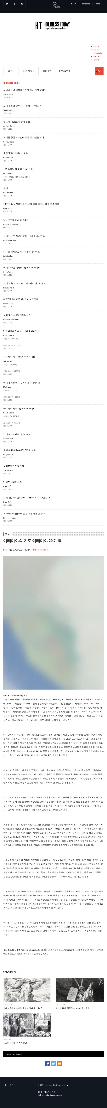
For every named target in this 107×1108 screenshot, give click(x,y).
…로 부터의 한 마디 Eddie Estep (18, 169)
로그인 (12, 1085)
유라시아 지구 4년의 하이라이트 (19, 357)
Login (73, 4)
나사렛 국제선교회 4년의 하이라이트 (21, 252)
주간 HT (47, 71)
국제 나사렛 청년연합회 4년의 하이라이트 (24, 236)
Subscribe (86, 4)
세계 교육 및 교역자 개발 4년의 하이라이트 (24, 283)
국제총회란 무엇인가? (14, 466)
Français (96, 56)
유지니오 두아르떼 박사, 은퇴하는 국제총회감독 (27, 498)
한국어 (96, 60)
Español (96, 50)
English (96, 46)
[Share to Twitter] (53, 1063)
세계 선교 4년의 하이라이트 (17, 434)
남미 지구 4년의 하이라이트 (17, 315)
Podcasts (64, 71)
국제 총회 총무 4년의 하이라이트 (19, 450)
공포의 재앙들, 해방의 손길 (16, 121)
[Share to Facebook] (47, 1063)
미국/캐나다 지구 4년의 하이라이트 (20, 299)
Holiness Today (41, 550)
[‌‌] (7, 4)
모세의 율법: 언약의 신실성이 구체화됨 (22, 106)
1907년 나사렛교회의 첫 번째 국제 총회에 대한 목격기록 (31, 204)
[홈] (53, 26)
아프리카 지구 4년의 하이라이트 (19, 408)
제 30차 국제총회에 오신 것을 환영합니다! (24, 513)
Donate (98, 4)
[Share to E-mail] (59, 1063)
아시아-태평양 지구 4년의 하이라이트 (22, 382)
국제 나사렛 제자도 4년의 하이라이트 (21, 267)
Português (97, 53)
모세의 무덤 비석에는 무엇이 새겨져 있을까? (25, 90)
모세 (5, 188)
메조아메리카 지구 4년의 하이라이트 (21, 331)
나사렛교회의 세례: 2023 (15, 220)
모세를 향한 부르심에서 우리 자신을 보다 (23, 137)
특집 (8, 534)
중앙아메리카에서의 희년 (15, 153)
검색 (99, 70)
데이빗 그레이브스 (12, 482)
